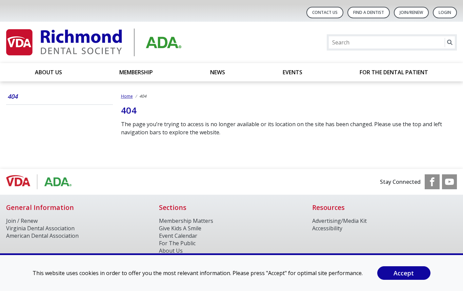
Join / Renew (22, 221)
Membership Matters (186, 221)
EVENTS (292, 72)
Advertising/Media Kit (339, 221)
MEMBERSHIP (136, 72)
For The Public (177, 243)
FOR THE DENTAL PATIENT (394, 72)
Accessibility (327, 228)
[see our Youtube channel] (449, 181)
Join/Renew (411, 12)
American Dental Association (42, 235)
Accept (404, 273)
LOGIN (445, 12)
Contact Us (325, 12)
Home (127, 96)
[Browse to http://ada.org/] (40, 181)
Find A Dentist (368, 12)
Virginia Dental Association (40, 228)
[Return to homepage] (93, 42)
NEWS (217, 72)
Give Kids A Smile (180, 228)
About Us (48, 72)
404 (12, 96)
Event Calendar (178, 235)
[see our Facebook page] (432, 181)
